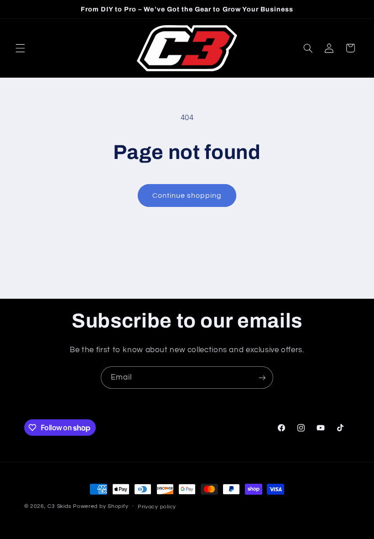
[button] (20, 47)
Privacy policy (157, 506)
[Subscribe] (262, 377)
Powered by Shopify (100, 506)
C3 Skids (59, 506)
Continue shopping (187, 195)
